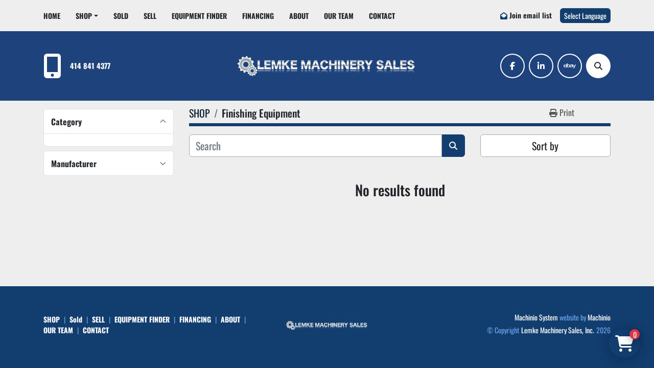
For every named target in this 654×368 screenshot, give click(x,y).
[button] (87, 15)
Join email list (530, 15)
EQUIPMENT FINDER (199, 15)
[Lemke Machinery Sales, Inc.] (327, 324)
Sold (120, 15)
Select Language (585, 15)
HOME (51, 15)
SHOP (84, 15)
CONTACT (382, 15)
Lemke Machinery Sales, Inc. (557, 330)
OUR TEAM (339, 15)
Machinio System (536, 317)
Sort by (545, 145)
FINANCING (258, 15)
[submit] (453, 145)
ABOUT (299, 15)
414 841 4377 (90, 65)
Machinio (599, 317)
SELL (150, 15)
